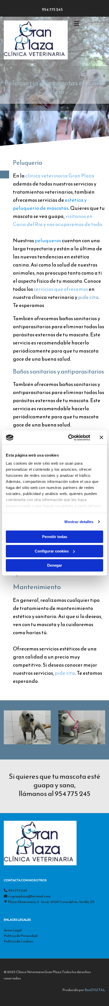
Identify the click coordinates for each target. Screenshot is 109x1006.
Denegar (54, 565)
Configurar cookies (52, 551)
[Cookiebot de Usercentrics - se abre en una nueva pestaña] (68, 437)
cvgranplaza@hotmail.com (29, 896)
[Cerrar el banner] (101, 437)
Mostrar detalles (79, 522)
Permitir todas (54, 537)
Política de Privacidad (20, 935)
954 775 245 (52, 9)
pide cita (88, 297)
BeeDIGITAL (95, 990)
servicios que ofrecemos (61, 289)
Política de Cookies (18, 941)
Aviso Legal (13, 930)
